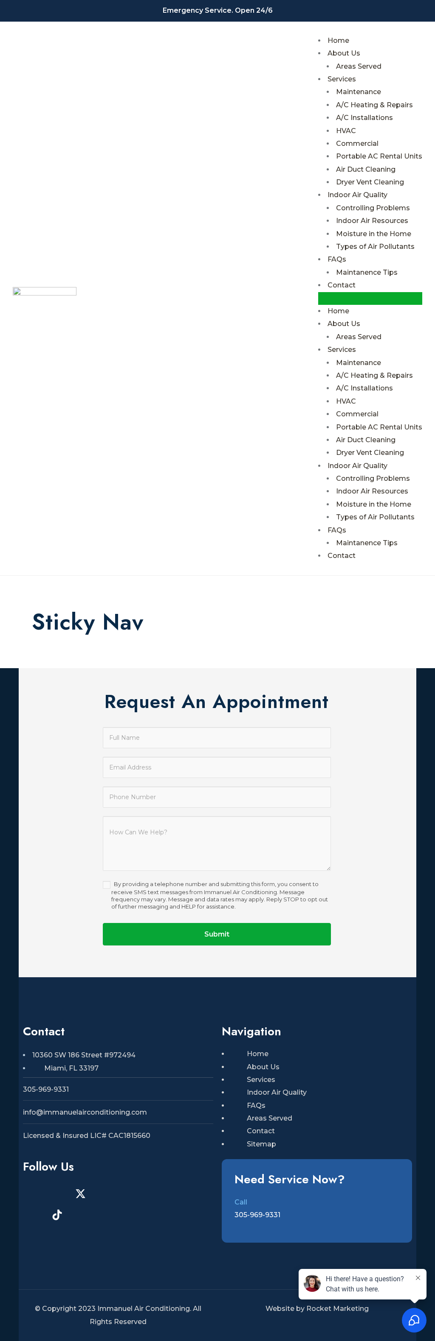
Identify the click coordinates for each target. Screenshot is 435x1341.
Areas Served (358, 66)
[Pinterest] (33, 1215)
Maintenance (358, 92)
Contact (342, 285)
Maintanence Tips (367, 272)
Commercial (357, 143)
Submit (216, 934)
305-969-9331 (46, 1089)
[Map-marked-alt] (127, 1193)
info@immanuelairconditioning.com (85, 1112)
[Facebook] (57, 1193)
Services (342, 79)
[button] (370, 298)
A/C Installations (364, 118)
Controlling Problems (373, 208)
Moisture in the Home (373, 234)
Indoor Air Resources (372, 221)
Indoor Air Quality (357, 195)
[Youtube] (150, 1193)
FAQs (337, 259)
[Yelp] (103, 1193)
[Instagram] (33, 1193)
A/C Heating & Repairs (374, 105)
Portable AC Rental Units (379, 156)
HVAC (346, 131)
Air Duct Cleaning (365, 169)
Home (338, 40)
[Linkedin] (173, 1193)
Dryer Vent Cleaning (370, 182)
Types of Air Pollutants (375, 247)
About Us (344, 53)
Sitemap (261, 1144)
